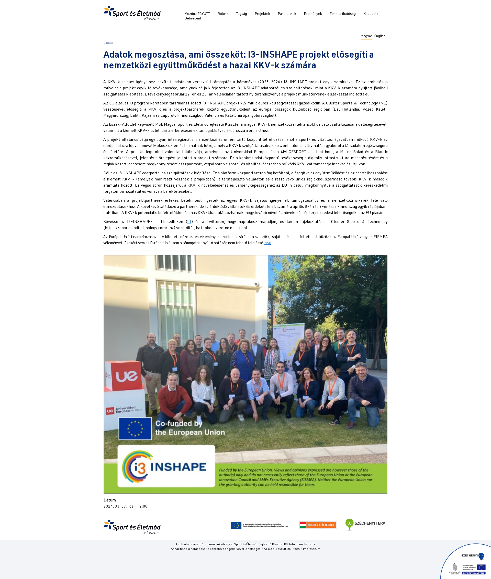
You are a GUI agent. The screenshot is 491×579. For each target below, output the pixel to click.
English (379, 36)
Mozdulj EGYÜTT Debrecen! (197, 16)
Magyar (366, 36)
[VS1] (267, 243)
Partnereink (287, 14)
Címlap (109, 43)
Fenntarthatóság (343, 14)
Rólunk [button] (223, 14)
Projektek (262, 14)
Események (313, 14)
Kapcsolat (371, 14)
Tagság (241, 14)
